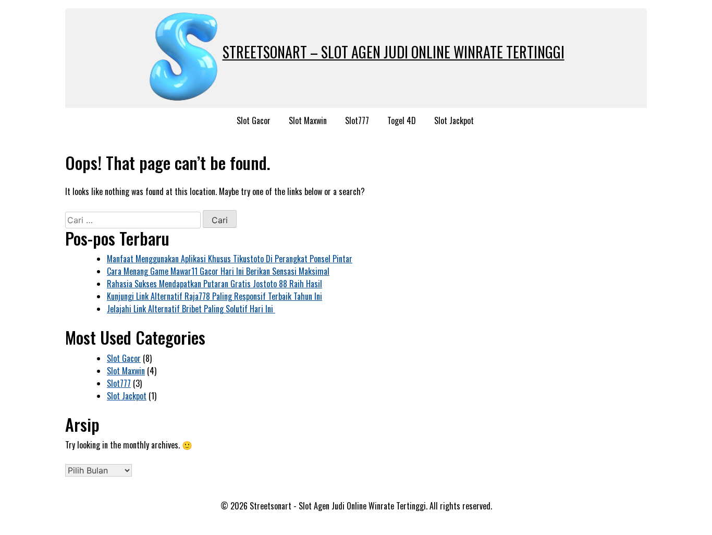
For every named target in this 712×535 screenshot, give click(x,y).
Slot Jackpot (454, 120)
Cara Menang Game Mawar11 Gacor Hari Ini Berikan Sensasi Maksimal (218, 271)
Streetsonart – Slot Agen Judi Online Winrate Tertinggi (393, 52)
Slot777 (357, 120)
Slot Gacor (254, 120)
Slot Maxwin (308, 120)
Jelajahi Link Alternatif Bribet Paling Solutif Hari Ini (191, 308)
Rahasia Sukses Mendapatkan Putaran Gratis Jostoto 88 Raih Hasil (214, 283)
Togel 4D (401, 120)
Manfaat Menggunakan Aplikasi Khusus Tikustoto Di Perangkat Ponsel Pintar (229, 258)
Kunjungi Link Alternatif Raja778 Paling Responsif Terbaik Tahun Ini (214, 296)
